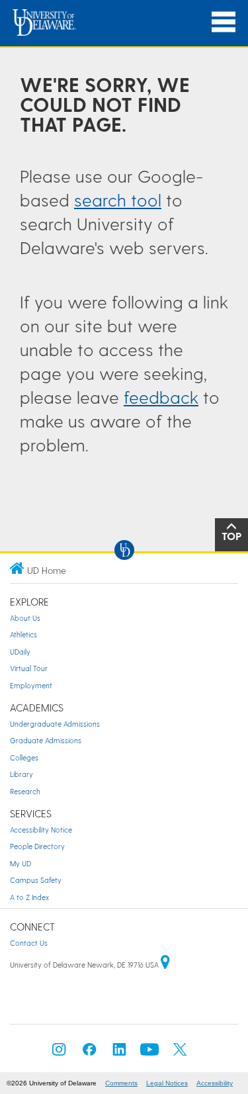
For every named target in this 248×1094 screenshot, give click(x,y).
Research (25, 791)
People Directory (37, 846)
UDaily (20, 651)
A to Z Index (29, 897)
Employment (31, 685)
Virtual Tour (29, 668)
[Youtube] (149, 1053)
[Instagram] (59, 1053)
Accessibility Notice (41, 829)
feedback (161, 397)
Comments (121, 1083)
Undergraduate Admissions (55, 723)
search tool (117, 199)
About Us (25, 618)
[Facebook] (89, 1053)
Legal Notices (167, 1083)
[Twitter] (180, 1053)
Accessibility (214, 1083)
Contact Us (29, 942)
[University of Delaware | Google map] (165, 964)
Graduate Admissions (45, 740)
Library (21, 774)
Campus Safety (36, 880)
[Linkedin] (119, 1053)
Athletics (23, 634)
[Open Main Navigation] (223, 22)
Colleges (24, 757)
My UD (20, 863)
